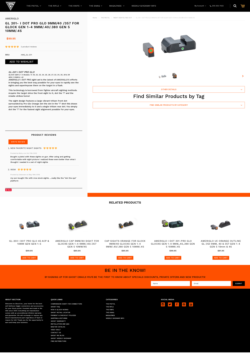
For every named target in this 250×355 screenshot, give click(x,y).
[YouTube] (191, 304)
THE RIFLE (53, 6)
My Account (199, 6)
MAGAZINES (115, 6)
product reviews (29, 47)
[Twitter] (170, 304)
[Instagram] (163, 304)
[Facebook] (177, 304)
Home (95, 18)
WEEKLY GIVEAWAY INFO (144, 6)
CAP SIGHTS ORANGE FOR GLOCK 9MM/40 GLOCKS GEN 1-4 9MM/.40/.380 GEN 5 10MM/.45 (125, 244)
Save (9, 190)
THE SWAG (94, 6)
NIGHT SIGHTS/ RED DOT (123, 18)
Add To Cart (29, 258)
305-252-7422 (218, 6)
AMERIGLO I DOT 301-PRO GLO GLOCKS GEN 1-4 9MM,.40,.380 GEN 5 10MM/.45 (173, 244)
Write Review (18, 142)
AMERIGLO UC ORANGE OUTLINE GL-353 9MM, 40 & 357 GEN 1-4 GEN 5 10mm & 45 (221, 244)
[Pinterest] (184, 304)
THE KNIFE (74, 6)
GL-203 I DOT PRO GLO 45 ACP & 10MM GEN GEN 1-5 (29, 242)
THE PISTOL (32, 6)
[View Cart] (243, 6)
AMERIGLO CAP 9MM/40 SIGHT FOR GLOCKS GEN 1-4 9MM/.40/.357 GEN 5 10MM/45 (77, 244)
